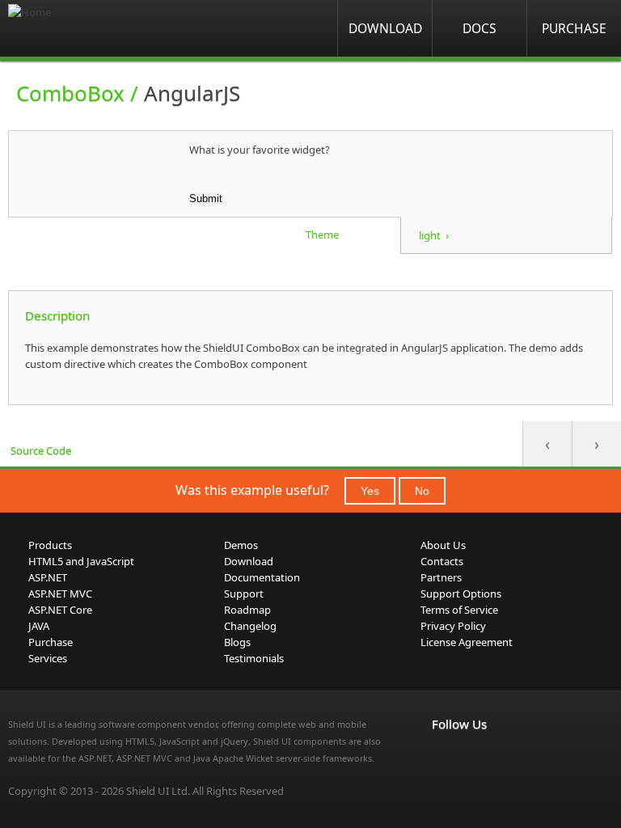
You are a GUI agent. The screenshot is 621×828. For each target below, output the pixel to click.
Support (244, 593)
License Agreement (466, 642)
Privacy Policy (453, 626)
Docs (479, 28)
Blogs (237, 642)
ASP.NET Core (60, 609)
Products (50, 545)
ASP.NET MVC (60, 593)
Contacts (441, 561)
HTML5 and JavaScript (81, 561)
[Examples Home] (73, 28)
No (422, 490)
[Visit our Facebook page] (441, 757)
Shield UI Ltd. (158, 791)
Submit (205, 198)
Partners (441, 577)
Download (385, 28)
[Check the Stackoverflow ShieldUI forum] (477, 757)
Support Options (460, 593)
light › (434, 235)
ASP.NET (47, 577)
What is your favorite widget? (259, 149)
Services (47, 658)
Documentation (262, 577)
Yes (370, 490)
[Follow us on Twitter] (512, 757)
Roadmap (247, 609)
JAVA (38, 626)
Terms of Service (459, 609)
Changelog (250, 626)
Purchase (574, 28)
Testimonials (254, 658)
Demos (241, 545)
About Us (443, 545)
